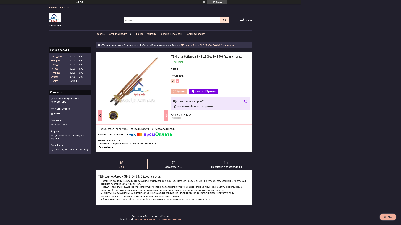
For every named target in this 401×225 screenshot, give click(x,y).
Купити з (200, 91)
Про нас (139, 33)
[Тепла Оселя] (84, 17)
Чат (390, 217)
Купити (181, 91)
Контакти (151, 33)
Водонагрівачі (131, 45)
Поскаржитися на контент (144, 219)
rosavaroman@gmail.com (66, 98)
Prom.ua (165, 216)
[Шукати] (224, 20)
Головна (100, 33)
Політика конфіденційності (169, 219)
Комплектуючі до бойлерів (165, 45)
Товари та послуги (118, 33)
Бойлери (144, 45)
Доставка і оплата (195, 33)
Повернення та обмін (171, 33)
